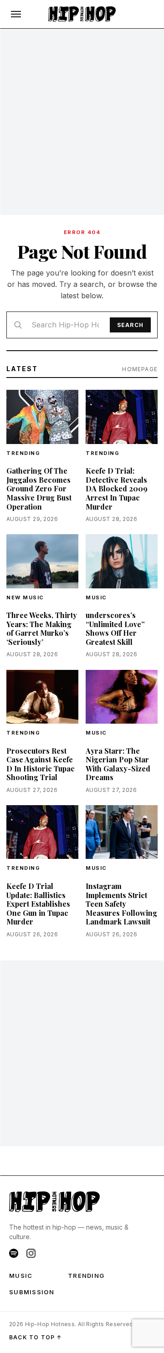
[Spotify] (13, 1253)
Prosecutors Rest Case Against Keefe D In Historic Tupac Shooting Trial (40, 764)
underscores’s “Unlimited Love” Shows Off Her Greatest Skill (115, 628)
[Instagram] (31, 1253)
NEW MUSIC (25, 597)
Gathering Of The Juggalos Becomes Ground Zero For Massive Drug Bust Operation (39, 488)
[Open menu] (16, 14)
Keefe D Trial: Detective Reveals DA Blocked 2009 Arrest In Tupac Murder (117, 488)
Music (96, 597)
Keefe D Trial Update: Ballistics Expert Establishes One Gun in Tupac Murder (38, 903)
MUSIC (21, 1275)
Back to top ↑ (35, 1337)
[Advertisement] (82, 122)
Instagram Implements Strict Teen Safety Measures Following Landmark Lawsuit (121, 903)
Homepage (140, 369)
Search (130, 325)
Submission (31, 1292)
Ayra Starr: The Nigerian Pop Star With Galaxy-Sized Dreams (118, 764)
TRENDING (23, 453)
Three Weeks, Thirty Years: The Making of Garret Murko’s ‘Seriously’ (41, 628)
